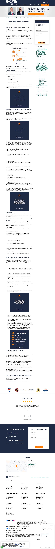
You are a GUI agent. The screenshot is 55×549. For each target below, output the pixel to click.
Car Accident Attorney (41, 52)
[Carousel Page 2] (26, 413)
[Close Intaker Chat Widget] (52, 525)
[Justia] (12, 520)
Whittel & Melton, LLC (15, 539)
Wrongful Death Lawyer (41, 48)
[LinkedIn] (10, 520)
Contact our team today (10, 381)
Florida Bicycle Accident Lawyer (42, 93)
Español (35, 4)
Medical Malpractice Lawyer (42, 66)
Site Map (43, 477)
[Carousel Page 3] (27, 413)
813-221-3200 (26, 507)
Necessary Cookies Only (13, 546)
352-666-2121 (33, 465)
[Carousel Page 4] (29, 413)
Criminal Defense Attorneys (41, 54)
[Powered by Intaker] (49, 547)
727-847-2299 (11, 487)
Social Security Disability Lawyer (42, 68)
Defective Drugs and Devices (42, 62)
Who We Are (13, 4)
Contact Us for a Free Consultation (36, 14)
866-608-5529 (45, 2)
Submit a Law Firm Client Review (27, 419)
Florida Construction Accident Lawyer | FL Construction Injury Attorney (42, 91)
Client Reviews (25, 4)
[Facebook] (7, 520)
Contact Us (47, 477)
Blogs (39, 4)
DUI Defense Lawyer (40, 55)
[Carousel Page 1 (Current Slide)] (24, 413)
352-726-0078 (41, 487)
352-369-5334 (41, 497)
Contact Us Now (42, 42)
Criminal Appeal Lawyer (41, 59)
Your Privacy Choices (11, 528)
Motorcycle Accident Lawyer (42, 67)
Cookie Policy (18, 528)
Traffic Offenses (39, 56)
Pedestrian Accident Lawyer (42, 69)
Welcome (8, 4)
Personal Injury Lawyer (41, 51)
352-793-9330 (26, 497)
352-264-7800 (11, 507)
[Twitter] (9, 520)
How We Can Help (18, 4)
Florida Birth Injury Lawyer (41, 65)
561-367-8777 (41, 507)
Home (7, 17)
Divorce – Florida (40, 58)
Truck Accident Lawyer (41, 53)
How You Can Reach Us (45, 4)
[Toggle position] (51, 525)
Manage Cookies (23, 528)
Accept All (4, 546)
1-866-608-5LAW (35, 467)
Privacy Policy (39, 477)
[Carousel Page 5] (31, 413)
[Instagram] (14, 520)
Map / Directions (31, 464)
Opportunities (31, 4)
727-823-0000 (26, 487)
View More (27, 416)
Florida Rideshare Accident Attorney (18, 17)
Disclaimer (35, 477)
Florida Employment (40, 57)
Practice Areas (10, 17)
